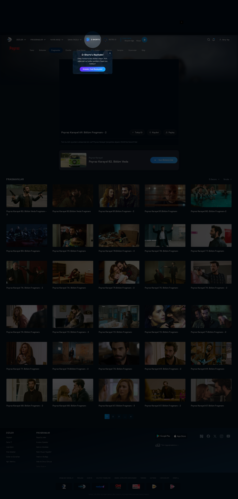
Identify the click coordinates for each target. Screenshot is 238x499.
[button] (109, 53)
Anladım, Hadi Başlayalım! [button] (93, 69)
